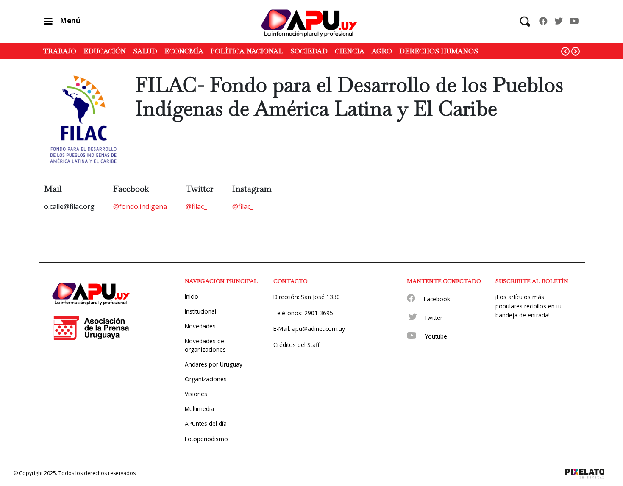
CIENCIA (349, 51)
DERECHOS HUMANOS (438, 51)
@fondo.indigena (140, 206)
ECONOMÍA (183, 51)
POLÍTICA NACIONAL (246, 51)
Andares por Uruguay (213, 364)
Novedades (200, 326)
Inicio (191, 296)
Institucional (200, 311)
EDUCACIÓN (104, 51)
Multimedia (199, 409)
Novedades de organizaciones (205, 345)
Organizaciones (206, 379)
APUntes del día (206, 423)
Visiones (196, 394)
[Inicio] (311, 21)
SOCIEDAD (309, 51)
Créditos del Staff (296, 345)
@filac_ (196, 206)
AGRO (382, 51)
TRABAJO (59, 51)
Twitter (433, 318)
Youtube (436, 336)
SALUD (145, 51)
